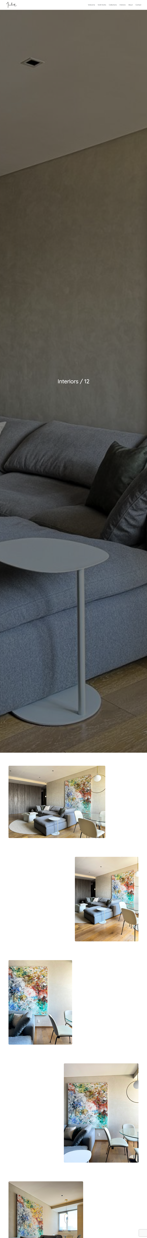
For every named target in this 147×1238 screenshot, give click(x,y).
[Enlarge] (102, 769)
